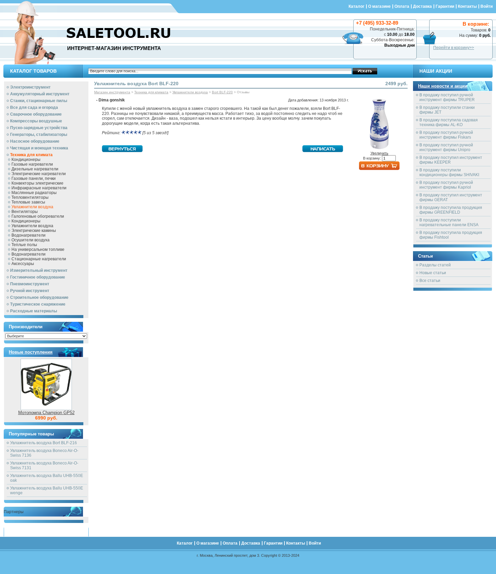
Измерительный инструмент (38, 270)
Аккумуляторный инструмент (40, 94)
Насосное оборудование (34, 141)
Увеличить (379, 153)
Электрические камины (33, 230)
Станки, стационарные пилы (38, 100)
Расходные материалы (33, 311)
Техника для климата (31, 154)
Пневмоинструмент (29, 284)
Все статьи (429, 280)
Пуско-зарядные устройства (38, 127)
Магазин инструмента (112, 92)
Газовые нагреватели (32, 164)
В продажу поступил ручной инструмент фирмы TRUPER (447, 97)
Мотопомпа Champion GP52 (46, 412)
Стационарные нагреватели (38, 259)
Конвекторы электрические (37, 183)
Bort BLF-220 (222, 92)
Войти (486, 6)
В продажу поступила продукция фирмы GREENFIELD (450, 210)
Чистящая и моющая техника (39, 148)
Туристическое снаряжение (37, 304)
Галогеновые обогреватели (37, 216)
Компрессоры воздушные (36, 121)
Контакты (467, 6)
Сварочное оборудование (36, 114)
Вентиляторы (24, 211)
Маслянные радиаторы (34, 192)
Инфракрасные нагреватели (38, 188)
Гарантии (445, 6)
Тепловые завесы (28, 202)
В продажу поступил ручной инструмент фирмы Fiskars (446, 135)
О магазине (379, 6)
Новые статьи (432, 272)
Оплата (401, 6)
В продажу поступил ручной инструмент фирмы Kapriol (446, 185)
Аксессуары (22, 263)
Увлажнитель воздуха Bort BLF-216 (43, 442)
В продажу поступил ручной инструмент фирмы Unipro (446, 147)
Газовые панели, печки (33, 178)
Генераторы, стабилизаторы (38, 134)
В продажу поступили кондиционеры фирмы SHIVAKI (449, 172)
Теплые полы (24, 244)
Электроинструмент (30, 87)
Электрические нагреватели (38, 173)
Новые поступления (31, 352)
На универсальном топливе (37, 249)
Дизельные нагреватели (34, 169)
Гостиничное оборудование (37, 277)
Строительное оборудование (39, 297)
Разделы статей (435, 265)
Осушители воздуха (30, 240)
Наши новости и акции (442, 86)
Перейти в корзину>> (453, 47)
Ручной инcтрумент (29, 290)
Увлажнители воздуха (32, 207)
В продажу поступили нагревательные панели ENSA (448, 222)
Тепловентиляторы (30, 197)
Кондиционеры (25, 159)
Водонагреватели (28, 235)
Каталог (356, 6)
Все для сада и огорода (34, 107)
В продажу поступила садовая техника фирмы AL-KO (448, 122)
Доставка (422, 6)
